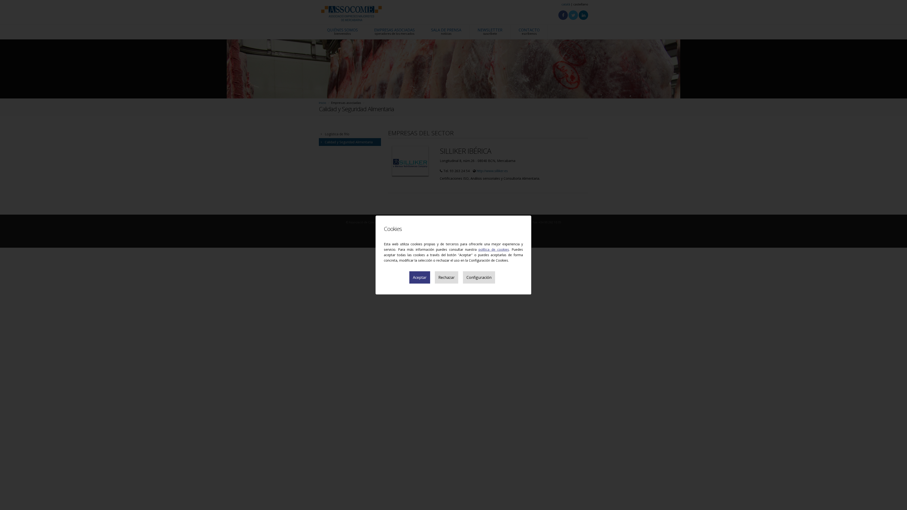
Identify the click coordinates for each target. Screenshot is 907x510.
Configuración (479, 277)
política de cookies (494, 249)
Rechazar (446, 277)
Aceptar (420, 277)
